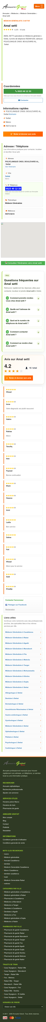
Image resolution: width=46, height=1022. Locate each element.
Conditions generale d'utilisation (15, 840)
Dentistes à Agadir (11, 912)
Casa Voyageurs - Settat (13, 997)
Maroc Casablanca (11, 870)
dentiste (7, 864)
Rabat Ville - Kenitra (11, 991)
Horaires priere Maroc (11, 802)
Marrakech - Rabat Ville (13, 984)
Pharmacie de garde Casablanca (16, 930)
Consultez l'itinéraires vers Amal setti (24, 263)
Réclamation (10, 609)
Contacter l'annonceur (14, 600)
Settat (7, 176)
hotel (6, 877)
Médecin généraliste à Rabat (15, 895)
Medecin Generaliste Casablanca (16, 867)
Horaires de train (9, 805)
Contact (6, 824)
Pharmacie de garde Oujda (14, 949)
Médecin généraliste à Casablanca (17, 892)
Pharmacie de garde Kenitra (14, 953)
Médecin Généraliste (28, 13)
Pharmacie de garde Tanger (14, 940)
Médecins (14, 13)
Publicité (6, 827)
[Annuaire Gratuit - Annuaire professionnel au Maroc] (23, 763)
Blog (4, 821)
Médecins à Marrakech (12, 902)
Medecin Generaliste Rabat (14, 880)
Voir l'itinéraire (10, 167)
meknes (7, 883)
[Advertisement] (23, 61)
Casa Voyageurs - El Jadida (14, 994)
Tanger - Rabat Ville (11, 974)
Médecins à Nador (11, 921)
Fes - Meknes (9, 978)
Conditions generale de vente (14, 843)
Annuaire (6, 13)
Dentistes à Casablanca (13, 908)
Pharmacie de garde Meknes (15, 956)
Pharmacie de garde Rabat (14, 933)
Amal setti (6, 16)
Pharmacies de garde (11, 808)
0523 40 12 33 (24, 91)
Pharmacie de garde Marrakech (16, 936)
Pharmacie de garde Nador (14, 959)
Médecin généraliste (11, 857)
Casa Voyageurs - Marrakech (15, 971)
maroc (6, 854)
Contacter (24, 100)
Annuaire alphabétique (11, 786)
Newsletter (7, 831)
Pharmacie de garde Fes (13, 943)
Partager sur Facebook (17, 605)
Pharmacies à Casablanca (14, 898)
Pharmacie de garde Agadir (14, 946)
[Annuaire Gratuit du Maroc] (23, 7)
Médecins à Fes (10, 915)
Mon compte (7, 817)
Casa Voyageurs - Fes (12, 987)
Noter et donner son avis (25, 134)
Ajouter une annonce (10, 793)
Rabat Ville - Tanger (11, 981)
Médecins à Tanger (11, 905)
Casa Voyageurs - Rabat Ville (15, 968)
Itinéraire (12, 114)
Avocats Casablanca (11, 860)
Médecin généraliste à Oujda (15, 918)
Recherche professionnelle (13, 789)
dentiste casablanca (11, 874)
